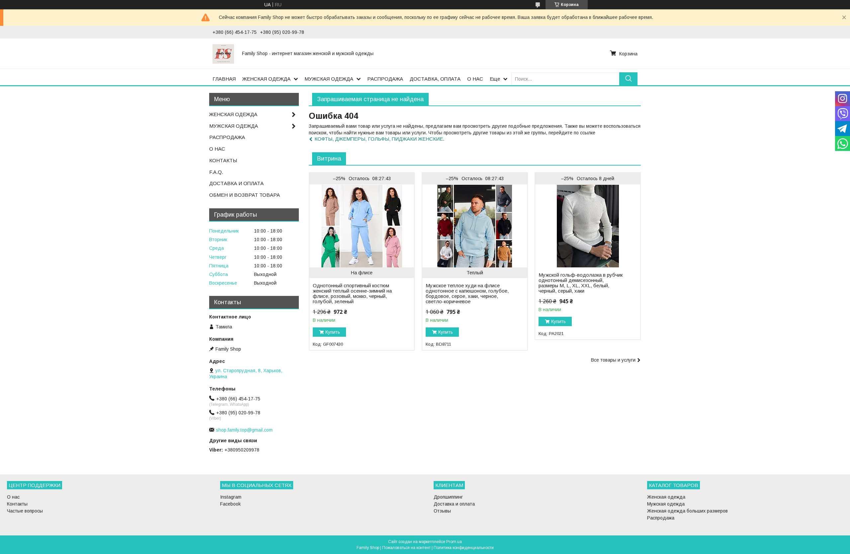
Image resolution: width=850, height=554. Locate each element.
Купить (332, 332)
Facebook (230, 504)
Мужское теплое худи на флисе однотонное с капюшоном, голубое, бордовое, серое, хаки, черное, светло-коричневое (467, 293)
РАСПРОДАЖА (385, 79)
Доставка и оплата (454, 504)
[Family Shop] (223, 53)
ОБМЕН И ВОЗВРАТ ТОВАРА (244, 195)
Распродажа (660, 517)
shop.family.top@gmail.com (244, 430)
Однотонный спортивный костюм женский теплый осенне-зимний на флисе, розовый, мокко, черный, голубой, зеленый (352, 293)
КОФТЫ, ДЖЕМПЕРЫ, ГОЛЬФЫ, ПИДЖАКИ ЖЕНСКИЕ (378, 139)
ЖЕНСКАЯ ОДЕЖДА (266, 79)
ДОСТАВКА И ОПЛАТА (236, 183)
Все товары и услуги (613, 360)
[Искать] (628, 78)
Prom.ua (454, 541)
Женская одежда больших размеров (687, 511)
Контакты (17, 504)
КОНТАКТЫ (223, 160)
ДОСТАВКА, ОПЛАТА (435, 79)
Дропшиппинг (448, 497)
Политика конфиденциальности (464, 547)
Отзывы (442, 511)
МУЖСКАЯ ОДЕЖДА (328, 79)
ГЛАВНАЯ (224, 79)
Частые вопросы (25, 511)
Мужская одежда (666, 504)
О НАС (475, 79)
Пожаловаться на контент (406, 547)
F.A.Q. (216, 172)
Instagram (230, 497)
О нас (13, 497)
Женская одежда (666, 497)
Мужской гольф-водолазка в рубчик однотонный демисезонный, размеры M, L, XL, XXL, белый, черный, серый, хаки (581, 283)
